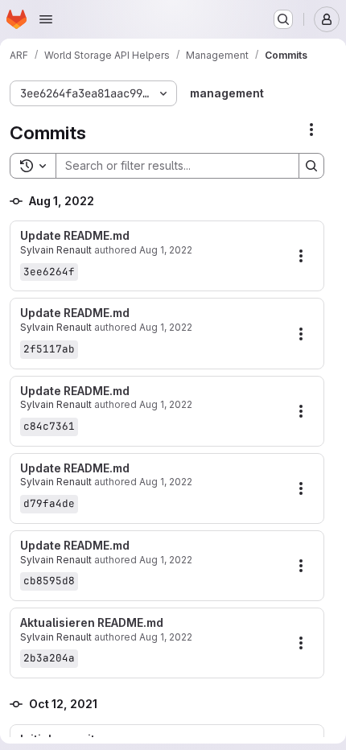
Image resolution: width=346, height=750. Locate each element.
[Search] (311, 166)
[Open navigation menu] (46, 19)
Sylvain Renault (56, 250)
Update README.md (75, 235)
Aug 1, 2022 (165, 250)
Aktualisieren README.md (91, 622)
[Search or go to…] (283, 19)
